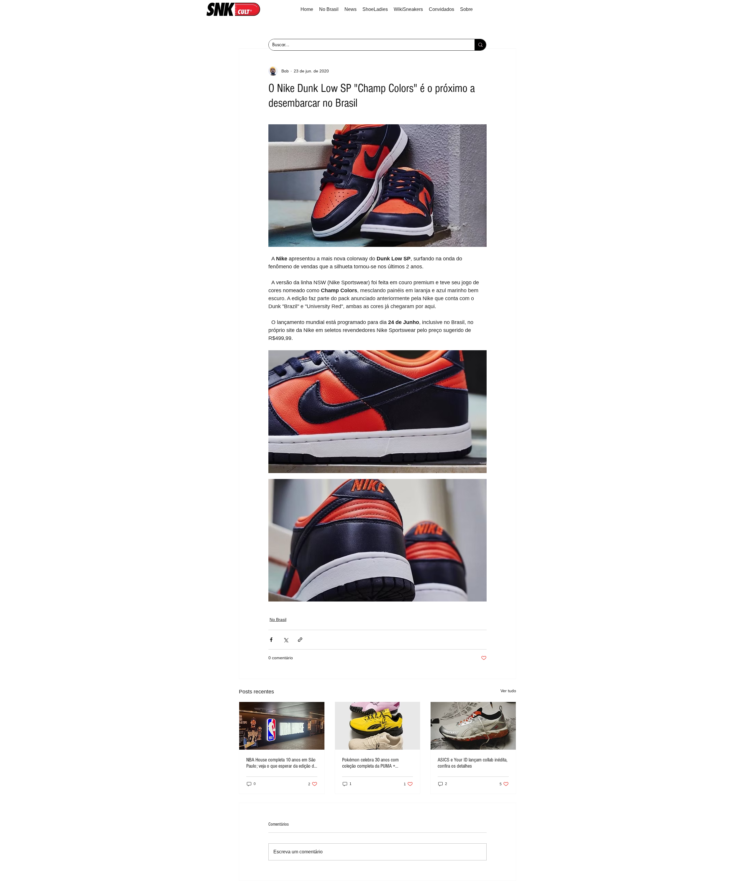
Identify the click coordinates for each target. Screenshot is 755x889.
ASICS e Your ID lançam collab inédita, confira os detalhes (472, 763)
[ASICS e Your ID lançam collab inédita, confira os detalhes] (473, 726)
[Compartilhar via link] (300, 639)
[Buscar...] (480, 44)
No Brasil (278, 619)
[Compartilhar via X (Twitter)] (285, 639)
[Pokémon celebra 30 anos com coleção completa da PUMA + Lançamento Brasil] (377, 726)
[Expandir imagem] (377, 411)
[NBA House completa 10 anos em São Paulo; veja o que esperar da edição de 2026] (281, 726)
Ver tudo (508, 690)
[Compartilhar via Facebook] (271, 639)
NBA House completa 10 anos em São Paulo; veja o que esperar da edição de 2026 (281, 763)
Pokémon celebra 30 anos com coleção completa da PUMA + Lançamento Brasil (370, 763)
